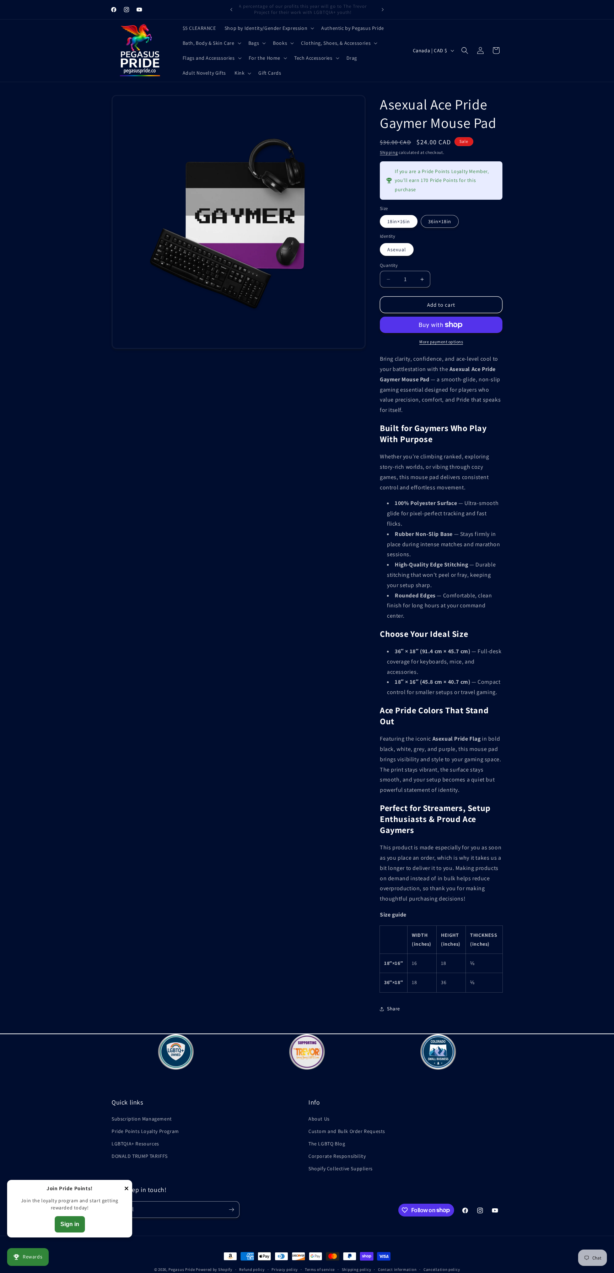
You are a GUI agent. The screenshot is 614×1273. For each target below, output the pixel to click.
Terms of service (320, 1269)
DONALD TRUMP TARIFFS (140, 1156)
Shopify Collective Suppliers (340, 1168)
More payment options (441, 341)
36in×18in (439, 221)
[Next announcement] (383, 9)
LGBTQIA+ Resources (135, 1143)
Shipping (389, 152)
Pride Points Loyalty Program (145, 1131)
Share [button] (393, 1008)
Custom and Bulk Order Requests (346, 1131)
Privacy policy (284, 1269)
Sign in (69, 1224)
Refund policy (251, 1269)
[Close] (126, 1189)
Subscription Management (142, 1118)
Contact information (397, 1269)
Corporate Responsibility (337, 1156)
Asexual (396, 249)
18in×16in (398, 221)
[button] (268, 28)
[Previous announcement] (231, 9)
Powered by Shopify (214, 1269)
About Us (319, 1118)
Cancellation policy (442, 1269)
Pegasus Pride (181, 1269)
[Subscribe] (231, 1209)
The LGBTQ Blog (326, 1143)
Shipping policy (356, 1269)
